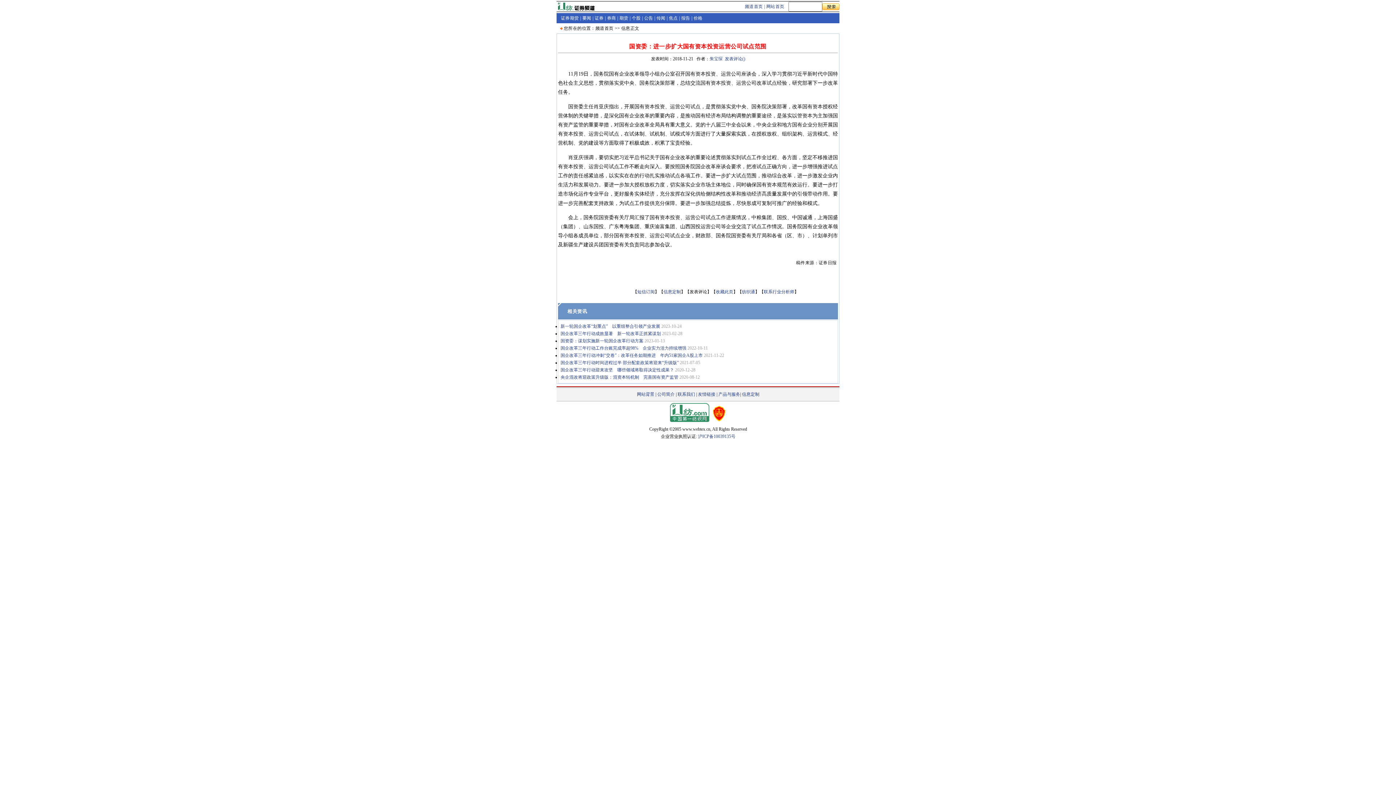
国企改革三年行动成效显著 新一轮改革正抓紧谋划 (611, 333)
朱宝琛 (716, 58)
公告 (648, 18)
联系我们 (686, 394)
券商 (611, 18)
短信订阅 (646, 291)
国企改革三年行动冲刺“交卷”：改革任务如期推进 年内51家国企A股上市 (632, 355)
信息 (625, 28)
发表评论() (735, 58)
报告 (685, 18)
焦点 (673, 18)
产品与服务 (729, 394)
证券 (599, 18)
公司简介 (666, 394)
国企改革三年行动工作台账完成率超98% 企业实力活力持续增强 (623, 348)
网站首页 (775, 6)
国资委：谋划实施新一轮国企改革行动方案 (602, 340)
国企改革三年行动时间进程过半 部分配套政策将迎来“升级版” (620, 362)
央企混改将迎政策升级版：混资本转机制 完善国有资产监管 (619, 377)
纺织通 (748, 291)
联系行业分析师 (779, 291)
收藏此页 (724, 291)
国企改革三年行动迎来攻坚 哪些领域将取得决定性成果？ (617, 370)
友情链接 (706, 394)
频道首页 (754, 6)
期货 (624, 18)
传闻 (661, 18)
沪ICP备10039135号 (716, 436)
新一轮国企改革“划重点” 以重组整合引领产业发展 (610, 326)
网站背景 (645, 394)
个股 (636, 18)
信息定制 (672, 291)
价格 (698, 18)
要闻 (586, 18)
